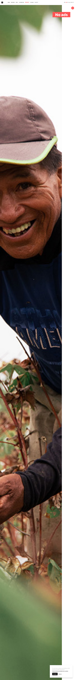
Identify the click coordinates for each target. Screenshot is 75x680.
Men (9, 2)
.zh (71, 2)
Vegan (31, 2)
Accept (54, 674)
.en (66, 2)
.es (68, 2)
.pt (73, 2)
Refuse (60, 674)
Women (13, 2)
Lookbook (21, 2)
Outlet (36, 2)
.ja (69, 2)
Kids (17, 2)
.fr (64, 2)
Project (27, 2)
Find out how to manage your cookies (60, 671)
